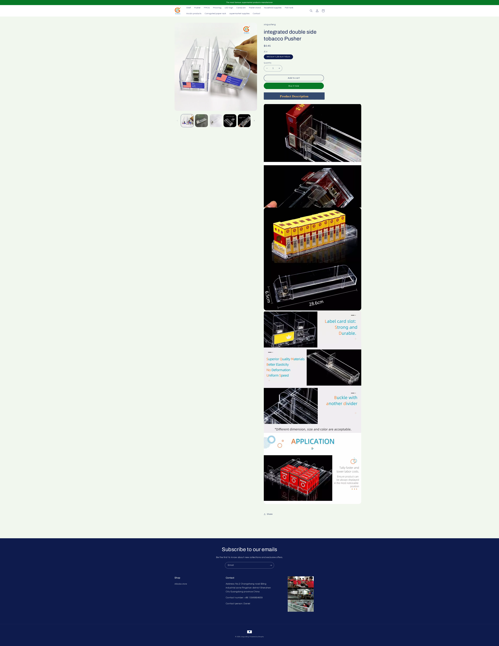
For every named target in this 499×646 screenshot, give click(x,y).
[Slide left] (177, 120)
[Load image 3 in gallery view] (215, 120)
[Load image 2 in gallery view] (201, 120)
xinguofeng (245, 636)
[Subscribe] (271, 565)
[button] (311, 11)
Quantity (267, 63)
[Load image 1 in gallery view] (187, 120)
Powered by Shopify (257, 636)
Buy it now (293, 86)
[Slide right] (254, 120)
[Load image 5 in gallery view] (244, 120)
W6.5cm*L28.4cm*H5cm (278, 57)
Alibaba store (181, 584)
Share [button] (269, 514)
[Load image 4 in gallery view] (230, 120)
